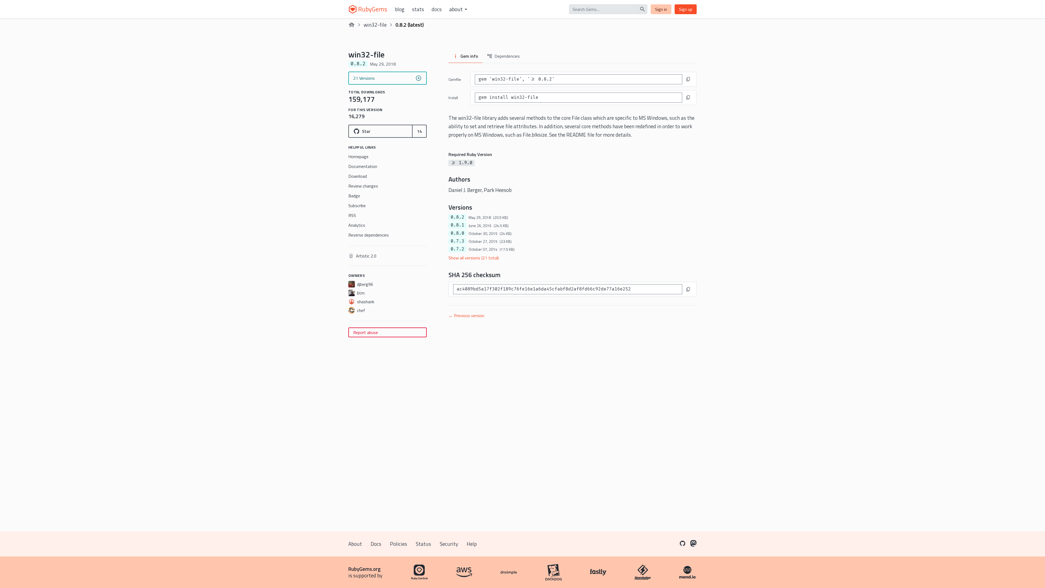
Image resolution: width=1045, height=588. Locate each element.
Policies (398, 544)
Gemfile (454, 79)
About (355, 544)
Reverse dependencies (368, 235)
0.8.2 (457, 217)
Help (472, 544)
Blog (399, 9)
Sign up (685, 9)
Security (449, 544)
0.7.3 (457, 241)
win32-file (375, 25)
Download (357, 176)
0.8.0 (457, 233)
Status (423, 544)
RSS (352, 215)
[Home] (351, 24)
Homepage (358, 156)
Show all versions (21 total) (473, 258)
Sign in (661, 9)
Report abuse (365, 332)
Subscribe (357, 205)
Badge (354, 195)
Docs (437, 9)
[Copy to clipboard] (688, 79)
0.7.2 (457, 249)
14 (419, 131)
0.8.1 (457, 225)
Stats (418, 9)
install (453, 97)
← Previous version (466, 315)
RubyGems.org (364, 569)
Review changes (363, 186)
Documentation (362, 166)
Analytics (356, 225)
